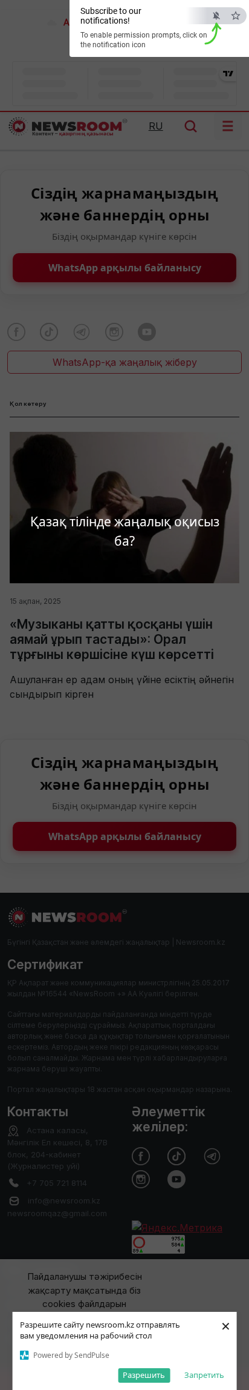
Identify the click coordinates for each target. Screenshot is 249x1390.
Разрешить (144, 1374)
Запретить (204, 1374)
